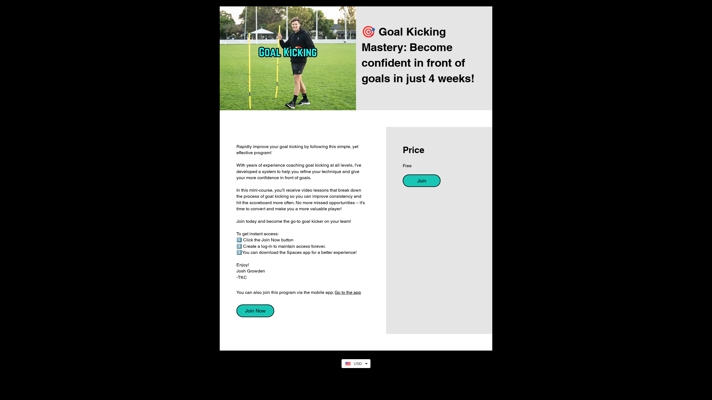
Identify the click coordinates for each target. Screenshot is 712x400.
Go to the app (348, 292)
